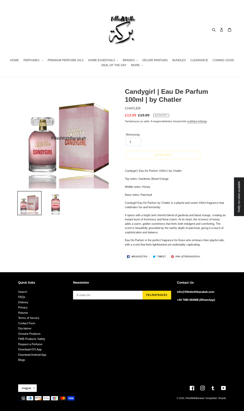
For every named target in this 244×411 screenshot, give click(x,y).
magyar (26, 388)
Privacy (23, 307)
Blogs (21, 359)
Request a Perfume (30, 344)
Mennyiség (133, 134)
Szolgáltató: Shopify (215, 398)
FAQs (21, 297)
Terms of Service (28, 317)
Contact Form (26, 323)
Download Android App (32, 354)
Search (22, 291)
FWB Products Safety (31, 338)
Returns (23, 312)
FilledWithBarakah (195, 398)
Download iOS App (30, 349)
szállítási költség (197, 121)
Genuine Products (29, 333)
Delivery (23, 302)
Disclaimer (24, 328)
